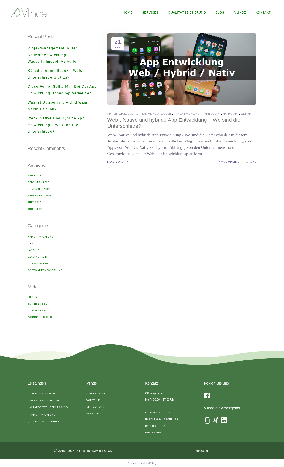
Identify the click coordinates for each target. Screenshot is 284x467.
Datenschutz (155, 426)
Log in (32, 297)
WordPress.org (40, 317)
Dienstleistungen (41, 393)
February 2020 (38, 182)
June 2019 (35, 209)
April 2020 (35, 175)
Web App (247, 113)
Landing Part (38, 257)
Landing (34, 250)
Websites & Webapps (45, 400)
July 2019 (34, 202)
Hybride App (211, 113)
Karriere (93, 413)
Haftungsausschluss (161, 419)
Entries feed (38, 303)
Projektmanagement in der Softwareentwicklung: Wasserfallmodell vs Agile (52, 54)
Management (96, 393)
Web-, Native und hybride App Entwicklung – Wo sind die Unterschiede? (56, 124)
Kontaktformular (159, 412)
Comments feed (39, 310)
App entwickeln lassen (153, 113)
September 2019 (39, 195)
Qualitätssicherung (43, 421)
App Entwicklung (120, 113)
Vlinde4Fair (95, 407)
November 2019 (39, 189)
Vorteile (93, 400)
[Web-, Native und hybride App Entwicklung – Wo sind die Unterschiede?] (181, 69)
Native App (230, 113)
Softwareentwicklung (45, 270)
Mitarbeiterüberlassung (49, 407)
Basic (32, 243)
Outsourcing (38, 263)
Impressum (153, 432)
